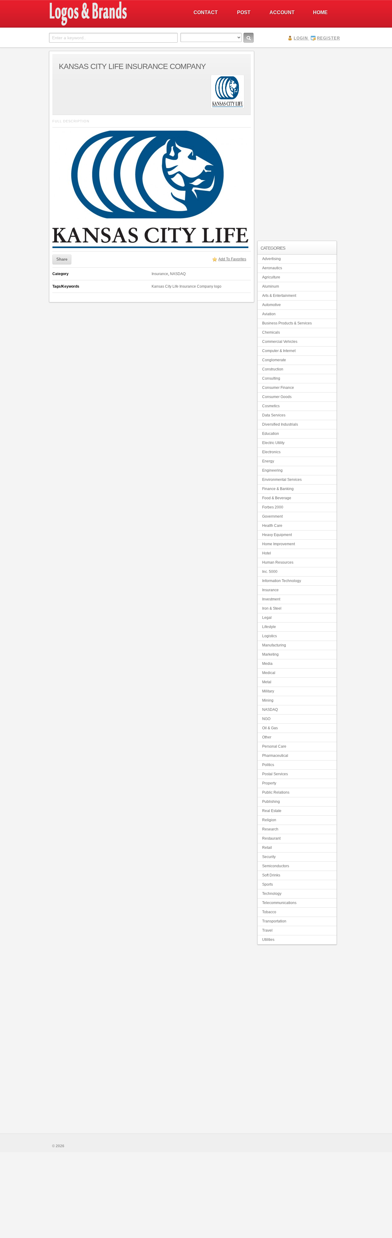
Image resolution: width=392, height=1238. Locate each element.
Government (272, 516)
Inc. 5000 (269, 571)
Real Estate (271, 811)
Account (282, 12)
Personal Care (274, 746)
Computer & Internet (279, 351)
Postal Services (275, 774)
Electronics (271, 452)
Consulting (271, 378)
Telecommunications (279, 903)
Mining (267, 700)
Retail (267, 847)
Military (268, 691)
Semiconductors (275, 866)
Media (267, 663)
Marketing (270, 654)
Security (269, 857)
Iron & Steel (271, 608)
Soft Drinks (271, 875)
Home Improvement (278, 544)
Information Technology (281, 581)
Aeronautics (272, 268)
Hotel (266, 553)
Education (270, 433)
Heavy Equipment (277, 535)
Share (61, 259)
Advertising (271, 259)
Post (244, 12)
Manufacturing (274, 645)
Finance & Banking (278, 489)
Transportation (274, 921)
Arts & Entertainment (279, 295)
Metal (266, 682)
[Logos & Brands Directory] (110, 25)
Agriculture (271, 277)
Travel (267, 930)
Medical (268, 673)
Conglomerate (274, 360)
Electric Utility (273, 443)
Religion (269, 820)
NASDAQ (178, 274)
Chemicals (271, 332)
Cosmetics (271, 406)
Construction (272, 369)
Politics (268, 765)
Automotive (271, 305)
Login (301, 38)
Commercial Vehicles (279, 341)
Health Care (272, 525)
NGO (266, 719)
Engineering (272, 470)
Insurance (160, 274)
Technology (271, 893)
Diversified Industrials (280, 424)
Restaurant (271, 838)
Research (270, 829)
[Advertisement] (297, 143)
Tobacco (269, 912)
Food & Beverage (276, 498)
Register (328, 38)
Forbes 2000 (272, 507)
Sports (267, 884)
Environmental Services (282, 479)
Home (320, 12)
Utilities (268, 939)
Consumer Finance (278, 387)
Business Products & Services (287, 323)
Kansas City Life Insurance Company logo (186, 286)
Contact (206, 12)
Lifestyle (269, 627)
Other (266, 737)
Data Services (273, 415)
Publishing (271, 801)
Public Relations (275, 792)
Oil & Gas (270, 728)
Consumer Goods (277, 397)
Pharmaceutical (275, 755)
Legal (267, 617)
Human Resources (277, 562)
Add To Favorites (232, 259)
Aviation (269, 314)
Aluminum (270, 286)
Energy (268, 461)
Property (269, 783)
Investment (271, 599)
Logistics (269, 636)
